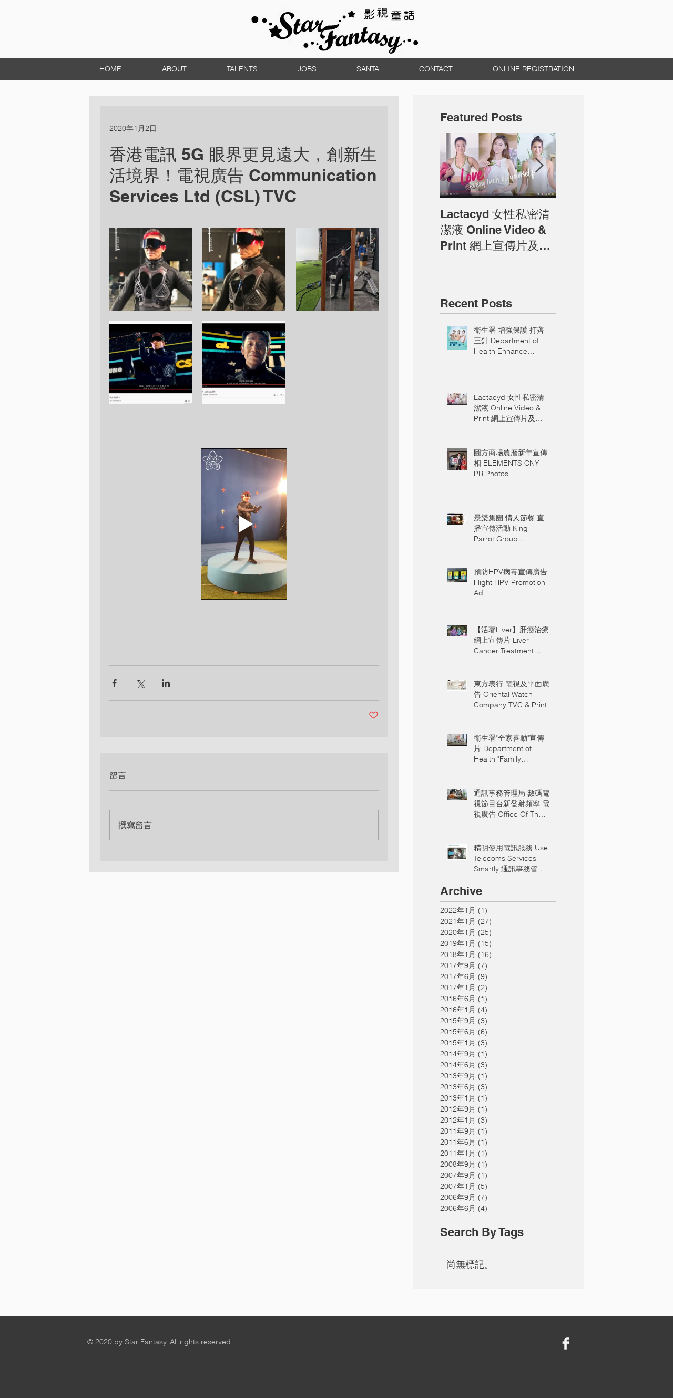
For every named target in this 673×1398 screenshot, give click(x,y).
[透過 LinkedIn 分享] (166, 683)
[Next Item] (539, 166)
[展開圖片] (150, 269)
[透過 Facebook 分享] (114, 683)
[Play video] (244, 524)
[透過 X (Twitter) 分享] (140, 683)
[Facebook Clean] (565, 1343)
